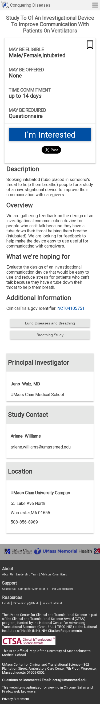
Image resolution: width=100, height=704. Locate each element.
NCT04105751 (71, 308)
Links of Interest (52, 603)
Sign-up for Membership (33, 589)
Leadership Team (27, 574)
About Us (8, 574)
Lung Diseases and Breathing (50, 323)
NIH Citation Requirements (62, 631)
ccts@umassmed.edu (69, 680)
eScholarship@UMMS (26, 603)
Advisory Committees (54, 574)
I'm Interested (50, 135)
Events (6, 603)
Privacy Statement (15, 699)
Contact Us (9, 589)
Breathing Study (50, 335)
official (22, 651)
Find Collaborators (62, 589)
